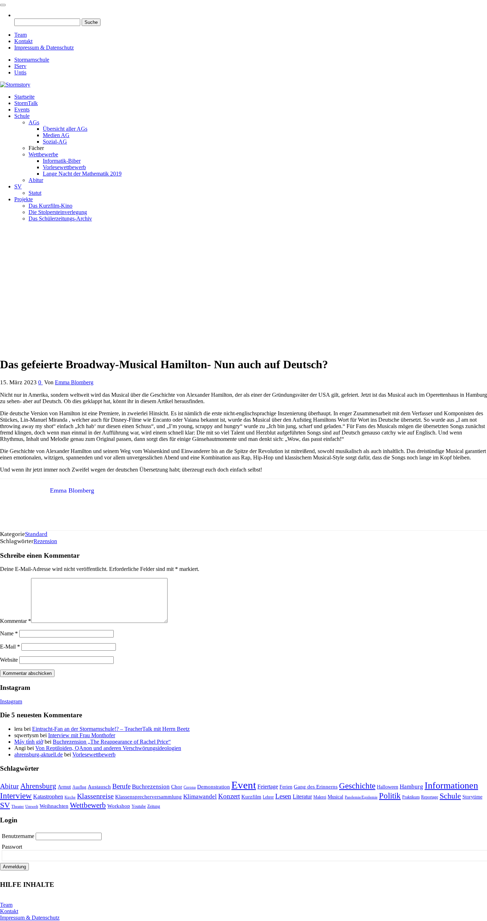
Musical (335, 797)
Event (243, 785)
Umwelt (31, 806)
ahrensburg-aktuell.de (38, 754)
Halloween (387, 787)
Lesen (283, 796)
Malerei (319, 797)
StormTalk (26, 103)
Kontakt (23, 41)
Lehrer (268, 797)
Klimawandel (200, 796)
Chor (176, 787)
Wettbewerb (88, 805)
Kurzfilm (251, 797)
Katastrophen (48, 796)
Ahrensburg (38, 786)
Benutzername (19, 836)
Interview (16, 795)
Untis (20, 72)
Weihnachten (54, 806)
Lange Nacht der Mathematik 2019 (82, 174)
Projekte (23, 199)
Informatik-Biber (62, 161)
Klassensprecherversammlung (148, 797)
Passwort (12, 847)
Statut (35, 193)
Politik (390, 795)
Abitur (36, 180)
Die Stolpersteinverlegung (58, 212)
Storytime (472, 797)
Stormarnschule (31, 60)
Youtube (139, 806)
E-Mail (10, 647)
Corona (190, 787)
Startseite (24, 97)
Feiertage (267, 786)
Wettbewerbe (43, 154)
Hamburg (411, 786)
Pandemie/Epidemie (361, 797)
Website (9, 660)
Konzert (229, 796)
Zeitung (153, 806)
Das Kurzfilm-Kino (50, 206)
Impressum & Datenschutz (44, 48)
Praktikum (411, 797)
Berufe (121, 786)
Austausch (99, 787)
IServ (20, 66)
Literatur (302, 796)
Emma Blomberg (74, 382)
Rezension (45, 541)
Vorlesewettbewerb (64, 167)
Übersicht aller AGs (65, 129)
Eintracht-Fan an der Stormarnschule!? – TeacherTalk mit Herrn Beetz (111, 729)
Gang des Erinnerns (316, 787)
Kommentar (15, 621)
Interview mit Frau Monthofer (81, 735)
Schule (22, 116)
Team (20, 35)
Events (22, 109)
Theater (17, 806)
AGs (34, 122)
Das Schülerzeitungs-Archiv (60, 218)
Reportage (429, 797)
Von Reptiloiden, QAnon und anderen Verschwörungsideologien (108, 748)
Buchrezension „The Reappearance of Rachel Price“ (112, 742)
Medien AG (56, 135)
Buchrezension (151, 786)
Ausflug (79, 787)
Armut (64, 787)
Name (9, 633)
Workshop (118, 806)
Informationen (451, 785)
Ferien (286, 787)
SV (18, 186)
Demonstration (213, 787)
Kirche (70, 797)
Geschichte (357, 785)
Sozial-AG (55, 142)
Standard (36, 534)
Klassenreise (95, 796)
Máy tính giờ (28, 742)
